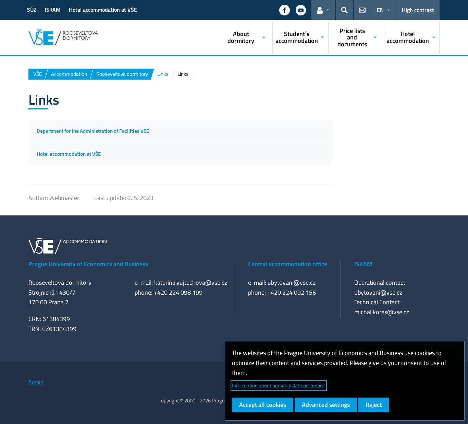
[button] (284, 10)
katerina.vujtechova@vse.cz (190, 282)
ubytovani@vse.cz (292, 282)
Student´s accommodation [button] (296, 37)
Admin (36, 382)
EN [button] (380, 10)
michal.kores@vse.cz (381, 312)
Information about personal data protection (278, 385)
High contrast (418, 10)
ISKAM (53, 9)
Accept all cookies (262, 404)
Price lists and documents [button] (352, 37)
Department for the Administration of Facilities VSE (93, 131)
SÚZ (32, 9)
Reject (374, 404)
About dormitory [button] (240, 37)
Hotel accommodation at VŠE (103, 9)
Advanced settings (326, 404)
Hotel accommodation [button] (407, 37)
